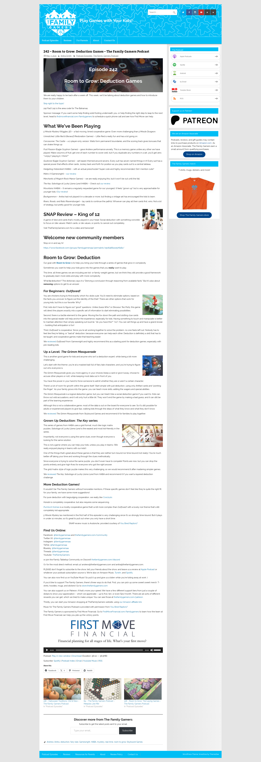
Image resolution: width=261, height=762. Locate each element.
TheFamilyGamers (61, 555)
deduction (64, 742)
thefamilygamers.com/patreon (128, 597)
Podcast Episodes (50, 40)
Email (79, 661)
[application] (103, 650)
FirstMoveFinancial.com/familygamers (121, 611)
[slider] (157, 649)
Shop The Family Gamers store (194, 215)
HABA (93, 742)
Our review (62, 192)
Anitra (57, 742)
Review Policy (116, 754)
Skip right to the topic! (54, 103)
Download (77, 656)
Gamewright (84, 742)
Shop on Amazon (194, 154)
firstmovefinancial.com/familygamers (74, 116)
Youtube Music (90, 661)
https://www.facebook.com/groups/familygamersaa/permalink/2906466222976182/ (84, 248)
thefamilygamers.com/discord (105, 559)
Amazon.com (205, 143)
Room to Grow (64, 263)
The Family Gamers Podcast (105, 56)
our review (71, 174)
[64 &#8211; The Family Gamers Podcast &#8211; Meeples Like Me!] (102, 689)
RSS (100, 661)
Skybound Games (135, 742)
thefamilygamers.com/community (91, 535)
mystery (100, 742)
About (96, 40)
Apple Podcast (148, 569)
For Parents (82, 40)
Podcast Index (68, 661)
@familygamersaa (62, 535)
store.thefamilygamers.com (95, 586)
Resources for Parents (85, 754)
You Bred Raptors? (129, 523)
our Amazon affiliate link (130, 602)
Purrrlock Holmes (52, 507)
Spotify (129, 572)
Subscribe (127, 730)
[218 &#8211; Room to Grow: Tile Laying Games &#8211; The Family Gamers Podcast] (143, 689)
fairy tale (74, 742)
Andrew (50, 742)
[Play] (47, 650)
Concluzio (107, 497)
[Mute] (151, 650)
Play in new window (61, 656)
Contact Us (109, 40)
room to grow (120, 742)
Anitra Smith (66, 56)
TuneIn (118, 572)
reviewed (51, 341)
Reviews (68, 40)
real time (109, 742)
